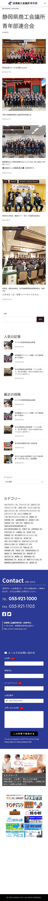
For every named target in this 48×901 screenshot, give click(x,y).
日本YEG (7, 538)
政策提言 (7, 535)
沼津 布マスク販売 (11, 541)
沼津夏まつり (23, 544)
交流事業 (7, 520)
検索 (5, 314)
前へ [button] (5, 771)
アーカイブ (8, 477)
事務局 (31, 517)
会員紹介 (32, 520)
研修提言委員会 (31, 550)
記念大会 (7, 556)
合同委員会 (35, 529)
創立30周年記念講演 (11, 529)
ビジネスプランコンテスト (28, 511)
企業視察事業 (20, 520)
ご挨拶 (20, 508)
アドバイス (22, 505)
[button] (45, 3)
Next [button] (43, 771)
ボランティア (8, 514)
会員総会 (7, 523)
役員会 (29, 532)
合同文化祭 (8, 532)
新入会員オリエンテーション (12, 128)
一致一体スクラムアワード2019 (14, 517)
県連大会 (26, 547)
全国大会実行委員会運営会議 (13, 526)
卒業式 (24, 529)
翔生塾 (6, 553)
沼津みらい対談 (9, 544)
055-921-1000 (23, 598)
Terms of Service (22, 742)
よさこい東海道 (23, 514)
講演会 (27, 128)
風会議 (31, 563)
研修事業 (13, 181)
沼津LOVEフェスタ (28, 541)
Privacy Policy (9, 742)
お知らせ (34, 505)
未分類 (17, 538)
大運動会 (19, 532)
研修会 (18, 550)
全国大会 (27, 523)
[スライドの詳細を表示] (24, 763)
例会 (5, 181)
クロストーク (8, 508)
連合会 (20, 559)
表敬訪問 (30, 553)
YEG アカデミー (9, 505)
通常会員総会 (8, 559)
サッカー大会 (32, 508)
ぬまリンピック (9, 511)
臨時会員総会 (17, 553)
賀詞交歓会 (27, 556)
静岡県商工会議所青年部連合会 (13, 42)
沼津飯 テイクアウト (11, 547)
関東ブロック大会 (33, 559)
